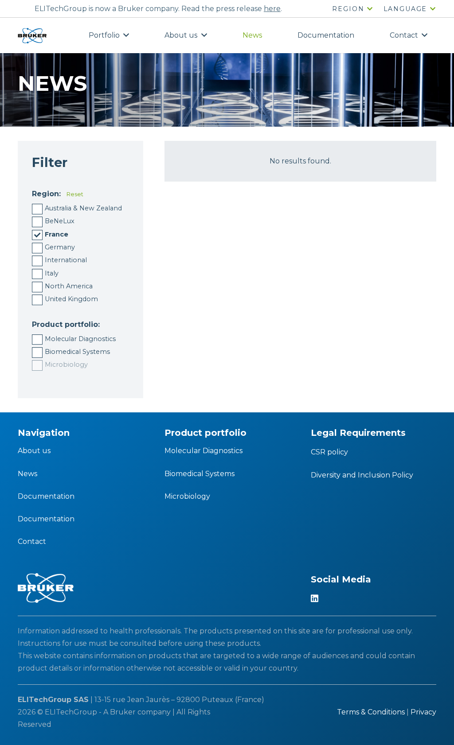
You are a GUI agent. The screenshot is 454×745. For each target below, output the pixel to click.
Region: (46, 194)
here (272, 8)
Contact (32, 541)
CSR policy (329, 452)
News (27, 474)
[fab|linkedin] (314, 599)
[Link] (32, 35)
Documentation (46, 496)
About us (34, 450)
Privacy (423, 712)
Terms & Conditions (371, 712)
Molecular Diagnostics (203, 450)
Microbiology (187, 496)
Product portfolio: (66, 324)
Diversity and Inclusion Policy (362, 475)
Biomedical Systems (199, 474)
